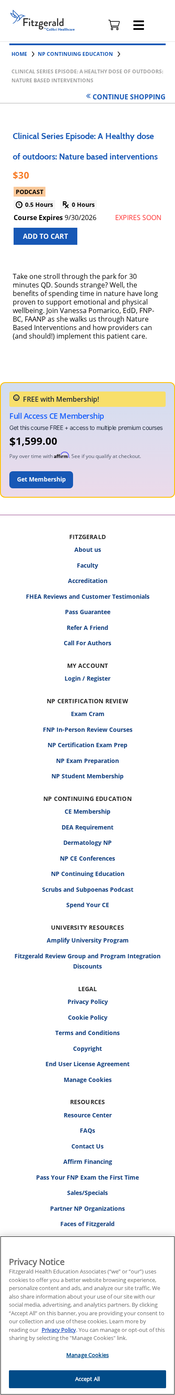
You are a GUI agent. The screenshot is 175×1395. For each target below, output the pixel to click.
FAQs (87, 1130)
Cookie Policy (87, 1017)
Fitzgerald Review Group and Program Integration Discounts (87, 961)
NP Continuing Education (87, 874)
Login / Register (87, 678)
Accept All (87, 1379)
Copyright (87, 1048)
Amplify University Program (88, 940)
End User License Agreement (87, 1064)
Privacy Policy (88, 1002)
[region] (87, 1315)
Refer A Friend (87, 628)
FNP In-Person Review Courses (88, 729)
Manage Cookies (88, 1080)
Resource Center (88, 1115)
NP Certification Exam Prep (87, 745)
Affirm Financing (87, 1161)
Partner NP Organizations (87, 1208)
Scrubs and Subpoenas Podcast (87, 889)
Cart (114, 25)
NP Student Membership (87, 776)
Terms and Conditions (87, 1033)
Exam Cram (87, 714)
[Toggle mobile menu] (139, 25)
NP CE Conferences (87, 858)
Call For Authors (87, 643)
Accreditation (87, 581)
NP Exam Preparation (87, 761)
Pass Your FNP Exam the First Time (87, 1177)
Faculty (87, 565)
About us (87, 549)
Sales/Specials (87, 1193)
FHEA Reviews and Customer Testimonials (88, 596)
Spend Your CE (87, 905)
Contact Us (87, 1146)
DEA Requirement (87, 827)
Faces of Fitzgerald (87, 1224)
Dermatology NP (87, 842)
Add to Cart (45, 236)
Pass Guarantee (87, 612)
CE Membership (87, 811)
